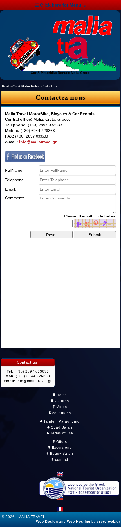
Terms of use (61, 433)
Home (61, 395)
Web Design (47, 522)
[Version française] (60, 509)
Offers (61, 442)
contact (61, 460)
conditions (61, 413)
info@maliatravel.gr (38, 142)
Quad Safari (61, 427)
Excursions (61, 448)
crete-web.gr (108, 522)
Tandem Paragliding (61, 421)
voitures (61, 401)
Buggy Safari (61, 454)
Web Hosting (78, 522)
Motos (61, 407)
